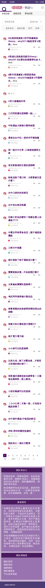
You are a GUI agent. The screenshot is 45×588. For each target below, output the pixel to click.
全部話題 (6, 13)
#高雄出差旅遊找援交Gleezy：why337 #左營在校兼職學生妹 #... (25, 58)
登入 (37, 2)
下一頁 (34, 459)
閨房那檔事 (14, 67)
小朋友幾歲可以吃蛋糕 (19, 391)
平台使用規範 (10, 573)
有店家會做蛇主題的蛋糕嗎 (21, 165)
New (15, 44)
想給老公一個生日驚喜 (19, 443)
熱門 (30, 28)
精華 (37, 28)
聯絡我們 (8, 564)
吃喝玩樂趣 (14, 131)
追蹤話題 (17, 13)
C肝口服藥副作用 (16, 101)
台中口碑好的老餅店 (18, 192)
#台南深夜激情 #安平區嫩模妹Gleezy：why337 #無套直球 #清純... (24, 41)
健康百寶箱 (14, 106)
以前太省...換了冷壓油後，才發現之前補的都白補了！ (24, 362)
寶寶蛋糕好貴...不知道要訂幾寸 (23, 272)
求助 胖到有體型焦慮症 (19, 430)
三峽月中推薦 (14, 247)
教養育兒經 (14, 49)
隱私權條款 (9, 570)
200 (13, 458)
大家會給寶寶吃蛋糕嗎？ (20, 284)
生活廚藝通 (14, 225)
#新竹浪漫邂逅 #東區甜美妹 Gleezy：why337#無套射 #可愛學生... (25, 77)
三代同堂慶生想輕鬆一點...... (22, 113)
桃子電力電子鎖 (16, 336)
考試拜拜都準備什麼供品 (20, 296)
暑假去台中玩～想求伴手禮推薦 (23, 137)
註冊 (42, 2)
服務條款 (8, 567)
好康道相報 (14, 170)
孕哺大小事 (14, 158)
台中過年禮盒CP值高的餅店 (22, 418)
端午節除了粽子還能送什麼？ (22, 259)
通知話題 (29, 13)
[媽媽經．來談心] (22, 8)
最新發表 (10, 28)
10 (5, 458)
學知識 (4, 2)
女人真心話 (14, 118)
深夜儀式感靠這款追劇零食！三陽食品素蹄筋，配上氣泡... (24, 377)
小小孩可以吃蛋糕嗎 (18, 348)
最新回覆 (21, 28)
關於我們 (8, 561)
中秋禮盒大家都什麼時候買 (21, 125)
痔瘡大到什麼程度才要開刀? (22, 324)
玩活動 (12, 2)
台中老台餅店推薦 (17, 204)
